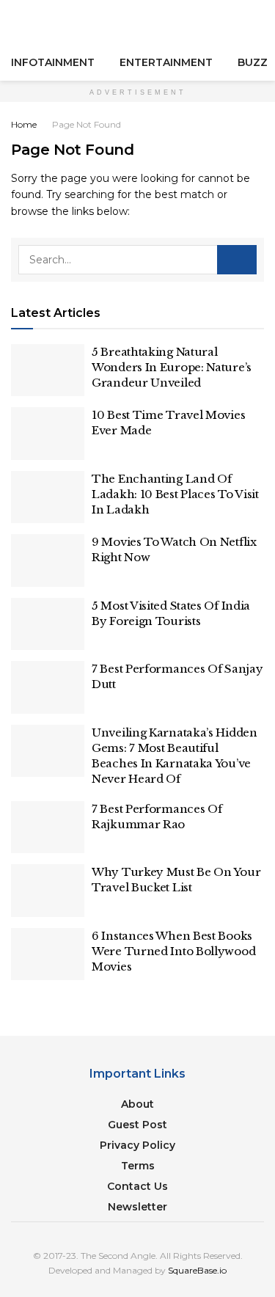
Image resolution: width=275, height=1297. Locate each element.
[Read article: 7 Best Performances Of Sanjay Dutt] (47, 687)
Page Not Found (86, 124)
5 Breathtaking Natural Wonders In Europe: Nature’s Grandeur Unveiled (172, 367)
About (137, 1104)
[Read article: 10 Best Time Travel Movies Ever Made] (47, 433)
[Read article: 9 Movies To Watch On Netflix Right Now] (47, 560)
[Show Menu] (17, 22)
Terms (138, 1165)
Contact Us (137, 1186)
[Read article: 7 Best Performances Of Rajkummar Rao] (47, 827)
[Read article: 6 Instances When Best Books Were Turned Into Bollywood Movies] (47, 954)
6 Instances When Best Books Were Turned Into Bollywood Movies (173, 951)
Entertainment (166, 62)
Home (24, 124)
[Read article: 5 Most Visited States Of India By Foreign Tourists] (47, 624)
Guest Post (137, 1124)
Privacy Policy (137, 1145)
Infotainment (53, 62)
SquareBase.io (197, 1270)
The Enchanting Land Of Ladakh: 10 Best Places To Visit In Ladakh (175, 494)
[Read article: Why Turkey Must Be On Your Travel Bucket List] (47, 890)
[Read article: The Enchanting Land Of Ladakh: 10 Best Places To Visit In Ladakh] (47, 497)
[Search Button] (258, 22)
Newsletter (137, 1206)
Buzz (253, 62)
